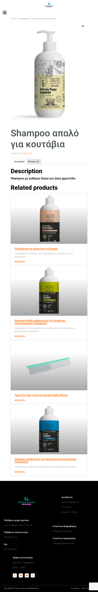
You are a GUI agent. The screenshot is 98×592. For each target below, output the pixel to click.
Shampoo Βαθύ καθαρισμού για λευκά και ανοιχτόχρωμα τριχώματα (40, 322)
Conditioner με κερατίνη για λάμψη (36, 248)
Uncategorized (24, 18)
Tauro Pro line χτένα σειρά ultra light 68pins (41, 395)
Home (13, 18)
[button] (5, 12)
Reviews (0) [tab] (33, 161)
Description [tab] (19, 161)
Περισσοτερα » (20, 262)
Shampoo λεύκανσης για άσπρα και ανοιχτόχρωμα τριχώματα (45, 460)
